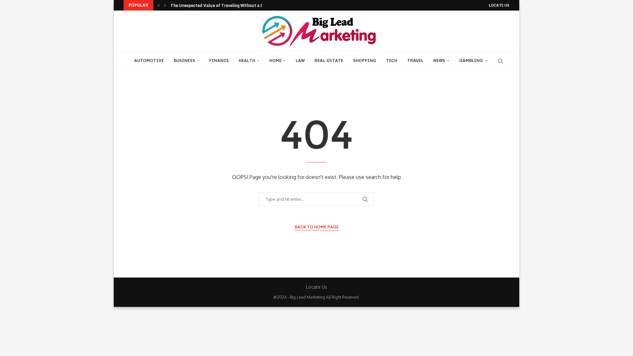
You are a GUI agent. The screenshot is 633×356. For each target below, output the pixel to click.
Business (184, 60)
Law (300, 60)
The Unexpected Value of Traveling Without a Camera (223, 5)
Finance (219, 60)
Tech (391, 60)
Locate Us (499, 5)
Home (275, 60)
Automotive (149, 60)
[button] (158, 5)
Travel (415, 60)
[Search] (500, 61)
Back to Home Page (317, 227)
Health (247, 60)
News (439, 60)
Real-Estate (329, 60)
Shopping (364, 60)
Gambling (471, 60)
